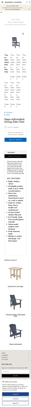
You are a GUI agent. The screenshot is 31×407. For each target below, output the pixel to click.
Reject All (15, 403)
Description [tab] (11, 152)
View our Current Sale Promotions (12, 9)
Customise (15, 399)
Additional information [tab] (15, 156)
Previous (9, 112)
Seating (15, 22)
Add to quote (15, 140)
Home (12, 19)
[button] (23, 33)
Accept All (15, 394)
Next (8, 115)
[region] (15, 393)
